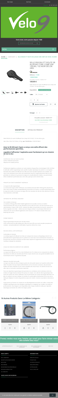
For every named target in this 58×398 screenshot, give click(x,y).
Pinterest (39, 113)
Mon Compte (10, 2)
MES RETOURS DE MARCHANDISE (8, 360)
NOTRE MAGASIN (33, 367)
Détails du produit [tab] (35, 130)
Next (24, 75)
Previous (4, 75)
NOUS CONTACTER (34, 369)
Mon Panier (28, 2)
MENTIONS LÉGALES (34, 357)
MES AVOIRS (3, 362)
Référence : (32, 75)
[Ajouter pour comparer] (15, 328)
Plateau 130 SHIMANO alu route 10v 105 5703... (29, 320)
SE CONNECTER (4, 371)
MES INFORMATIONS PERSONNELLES (8, 367)
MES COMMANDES (5, 357)
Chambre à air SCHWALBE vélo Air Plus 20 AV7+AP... (10, 320)
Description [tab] (19, 130)
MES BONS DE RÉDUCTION (6, 369)
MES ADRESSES (4, 364)
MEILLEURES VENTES (34, 364)
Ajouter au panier (38, 104)
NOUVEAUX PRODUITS (35, 362)
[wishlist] (10, 328)
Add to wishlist (50, 104)
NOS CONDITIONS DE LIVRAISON (22, 347)
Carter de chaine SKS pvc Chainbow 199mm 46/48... (48, 320)
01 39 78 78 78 (53, 5)
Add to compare (55, 104)
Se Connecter (47, 2)
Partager (36, 113)
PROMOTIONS (33, 360)
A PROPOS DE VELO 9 (7, 346)
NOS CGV (50, 346)
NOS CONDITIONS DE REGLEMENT (36, 347)
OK (52, 395)
